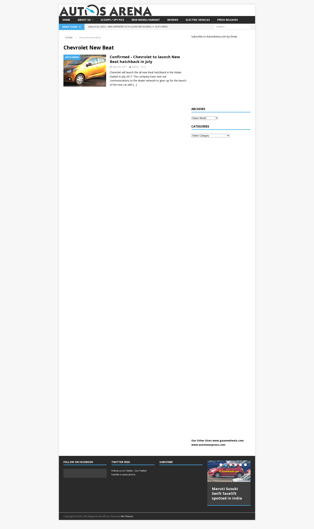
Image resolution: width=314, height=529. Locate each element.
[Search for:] (232, 26)
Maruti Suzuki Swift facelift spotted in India (227, 493)
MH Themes (127, 514)
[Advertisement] (218, 74)
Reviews (172, 19)
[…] (135, 84)
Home (66, 19)
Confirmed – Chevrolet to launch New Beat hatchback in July (145, 59)
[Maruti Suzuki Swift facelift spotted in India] (229, 471)
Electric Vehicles (198, 19)
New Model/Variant (146, 19)
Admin (135, 66)
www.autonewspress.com (208, 444)
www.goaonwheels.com (228, 440)
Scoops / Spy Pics (112, 19)
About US (84, 19)
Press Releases (227, 19)
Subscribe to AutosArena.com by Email (214, 36)
